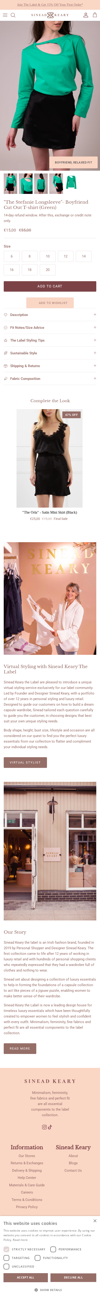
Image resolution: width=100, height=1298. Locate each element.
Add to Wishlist (53, 303)
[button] (50, 1290)
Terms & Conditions (27, 1200)
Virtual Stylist (25, 762)
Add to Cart (49, 286)
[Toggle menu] (5, 15)
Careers (27, 1192)
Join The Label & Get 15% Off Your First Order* (50, 5)
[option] (50, 96)
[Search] (15, 15)
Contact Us (73, 1170)
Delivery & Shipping (27, 1170)
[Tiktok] (52, 1127)
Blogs (73, 1163)
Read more (20, 1048)
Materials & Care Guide (27, 1185)
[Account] (85, 15)
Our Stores (27, 1156)
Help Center (27, 1178)
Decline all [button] (73, 1277)
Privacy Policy (27, 1207)
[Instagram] (44, 1127)
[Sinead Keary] (50, 15)
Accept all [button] (25, 1277)
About (73, 1156)
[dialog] (50, 1257)
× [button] (95, 1221)
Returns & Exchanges (27, 1163)
